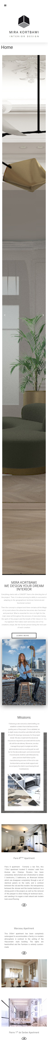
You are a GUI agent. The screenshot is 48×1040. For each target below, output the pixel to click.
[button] (5, 5)
